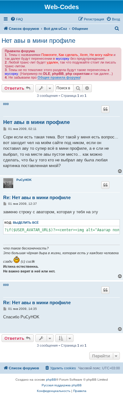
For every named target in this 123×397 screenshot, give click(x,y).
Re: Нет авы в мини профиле (37, 197)
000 (6, 104)
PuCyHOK (24, 180)
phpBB (51, 379)
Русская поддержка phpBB (62, 385)
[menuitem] (16, 19)
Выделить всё (26, 222)
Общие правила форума (59, 77)
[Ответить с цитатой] (105, 109)
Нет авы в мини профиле (38, 40)
